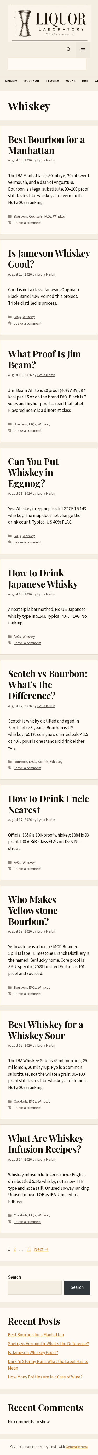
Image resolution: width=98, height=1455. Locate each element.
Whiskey (11, 81)
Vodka (70, 81)
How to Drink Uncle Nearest (48, 804)
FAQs (47, 216)
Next (41, 1249)
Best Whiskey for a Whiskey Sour (45, 1029)
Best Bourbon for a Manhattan (46, 144)
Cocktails (35, 216)
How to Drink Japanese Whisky (43, 578)
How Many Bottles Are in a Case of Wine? (45, 1377)
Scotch (43, 761)
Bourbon (31, 81)
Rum (85, 81)
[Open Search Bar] (68, 50)
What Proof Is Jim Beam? (44, 359)
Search (14, 1277)
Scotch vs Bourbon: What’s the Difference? (47, 684)
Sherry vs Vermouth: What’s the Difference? (48, 1344)
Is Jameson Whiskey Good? (49, 258)
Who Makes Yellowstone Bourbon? (32, 910)
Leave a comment (27, 222)
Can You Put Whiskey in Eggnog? (33, 472)
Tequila (52, 81)
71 (29, 1249)
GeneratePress (77, 1446)
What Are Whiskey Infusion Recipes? (45, 1143)
